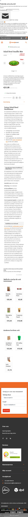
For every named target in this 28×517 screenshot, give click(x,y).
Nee (20, 512)
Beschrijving (7, 102)
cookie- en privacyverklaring (6, 30)
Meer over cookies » (14, 515)
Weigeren (24, 32)
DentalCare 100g (9, 316)
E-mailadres (3, 10)
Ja (12, 512)
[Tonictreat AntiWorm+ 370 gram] (8, 338)
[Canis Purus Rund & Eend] (8, 288)
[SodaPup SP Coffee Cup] (19, 338)
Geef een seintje (10, 20)
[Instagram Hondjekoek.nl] (6, 438)
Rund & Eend (8, 295)
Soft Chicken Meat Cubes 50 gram (8, 365)
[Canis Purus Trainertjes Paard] (19, 310)
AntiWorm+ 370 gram (9, 344)
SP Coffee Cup (19, 344)
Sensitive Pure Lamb (19, 295)
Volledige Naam (7, 394)
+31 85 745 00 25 (7, 38)
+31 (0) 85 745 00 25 (9, 480)
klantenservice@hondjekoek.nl (13, 483)
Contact (20, 274)
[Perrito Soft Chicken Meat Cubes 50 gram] (8, 359)
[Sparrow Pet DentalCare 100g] (8, 310)
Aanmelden (6, 410)
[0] (25, 38)
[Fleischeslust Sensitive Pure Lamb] (19, 288)
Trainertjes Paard (19, 316)
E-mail (4, 401)
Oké (1, 35)
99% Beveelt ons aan (15, 47)
